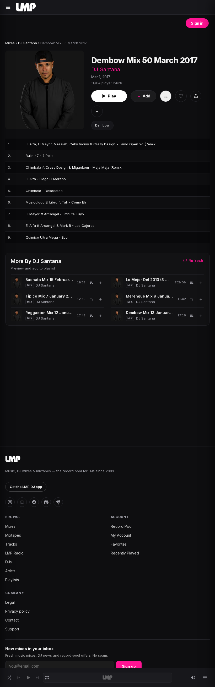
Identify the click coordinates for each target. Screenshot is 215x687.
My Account (121, 535)
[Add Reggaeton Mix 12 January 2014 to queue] (91, 315)
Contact (12, 620)
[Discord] (46, 502)
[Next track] (37, 677)
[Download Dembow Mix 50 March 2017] (97, 111)
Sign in (197, 23)
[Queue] (205, 677)
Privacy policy (17, 611)
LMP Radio (14, 553)
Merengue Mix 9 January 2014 (150, 296)
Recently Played (125, 553)
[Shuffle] (9, 677)
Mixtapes (13, 535)
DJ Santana (27, 43)
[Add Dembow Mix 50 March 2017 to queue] (165, 96)
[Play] (28, 677)
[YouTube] (22, 502)
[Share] (195, 96)
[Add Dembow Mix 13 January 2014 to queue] (192, 315)
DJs (8, 562)
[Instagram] (10, 502)
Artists (10, 571)
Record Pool (121, 526)
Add (143, 96)
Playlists (12, 580)
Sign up (129, 666)
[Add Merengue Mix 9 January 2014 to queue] (192, 299)
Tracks (11, 544)
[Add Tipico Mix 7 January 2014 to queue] (91, 299)
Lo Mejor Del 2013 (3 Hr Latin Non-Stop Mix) (148, 279)
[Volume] (193, 677)
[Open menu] (8, 7)
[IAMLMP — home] (26, 7)
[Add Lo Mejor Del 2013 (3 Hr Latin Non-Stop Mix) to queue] (192, 282)
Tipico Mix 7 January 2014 (49, 296)
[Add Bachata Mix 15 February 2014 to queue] (91, 282)
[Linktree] (58, 502)
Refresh (196, 260)
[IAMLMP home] (12, 459)
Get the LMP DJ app (26, 487)
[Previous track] (19, 677)
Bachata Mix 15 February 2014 (49, 279)
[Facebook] (34, 502)
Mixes (10, 43)
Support (12, 629)
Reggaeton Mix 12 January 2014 (49, 312)
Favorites (119, 544)
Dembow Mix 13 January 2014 (150, 312)
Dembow (102, 125)
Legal (10, 602)
